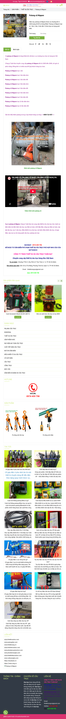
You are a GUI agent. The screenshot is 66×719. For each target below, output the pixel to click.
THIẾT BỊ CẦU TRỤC (27, 9)
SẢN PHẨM (15, 9)
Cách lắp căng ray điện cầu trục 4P (18, 621)
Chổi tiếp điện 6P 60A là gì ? (48, 469)
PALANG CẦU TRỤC (10, 328)
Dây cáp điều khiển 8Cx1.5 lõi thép (18, 530)
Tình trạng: (32, 33)
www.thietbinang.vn (10, 645)
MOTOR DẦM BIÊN (10, 351)
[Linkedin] (43, 44)
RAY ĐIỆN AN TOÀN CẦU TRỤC (13, 343)
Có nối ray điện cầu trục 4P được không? (48, 591)
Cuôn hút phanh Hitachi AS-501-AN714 (18, 314)
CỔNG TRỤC (8, 365)
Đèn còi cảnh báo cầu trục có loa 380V (48, 314)
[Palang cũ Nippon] (33, 5)
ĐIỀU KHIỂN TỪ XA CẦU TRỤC (13, 354)
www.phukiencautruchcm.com (13, 650)
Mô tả (7, 49)
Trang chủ (6, 9)
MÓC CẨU (7, 369)
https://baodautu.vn (10, 661)
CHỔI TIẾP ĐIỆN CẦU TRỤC (12, 347)
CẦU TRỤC (7, 362)
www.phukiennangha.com (12, 653)
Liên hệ (37, 38)
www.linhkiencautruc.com (12, 647)
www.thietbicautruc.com (11, 639)
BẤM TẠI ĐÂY (48, 115)
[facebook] (47, 1)
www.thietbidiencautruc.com (13, 655)
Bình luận (16, 49)
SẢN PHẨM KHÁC (9, 339)
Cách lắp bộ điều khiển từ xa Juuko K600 (48, 500)
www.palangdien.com (10, 642)
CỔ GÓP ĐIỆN (8, 358)
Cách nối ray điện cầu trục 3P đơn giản (48, 530)
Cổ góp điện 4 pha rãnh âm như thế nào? (18, 469)
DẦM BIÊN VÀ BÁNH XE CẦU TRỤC (14, 373)
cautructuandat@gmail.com (37, 1)
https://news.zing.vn (10, 663)
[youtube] (51, 1)
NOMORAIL (7, 332)
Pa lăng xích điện (48, 435)
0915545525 (23, 1)
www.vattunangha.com (11, 658)
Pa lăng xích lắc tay (18, 435)
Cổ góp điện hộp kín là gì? (18, 591)
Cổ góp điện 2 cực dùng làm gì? (18, 559)
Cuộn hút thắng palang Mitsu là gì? (18, 500)
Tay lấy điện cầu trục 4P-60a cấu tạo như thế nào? (48, 561)
